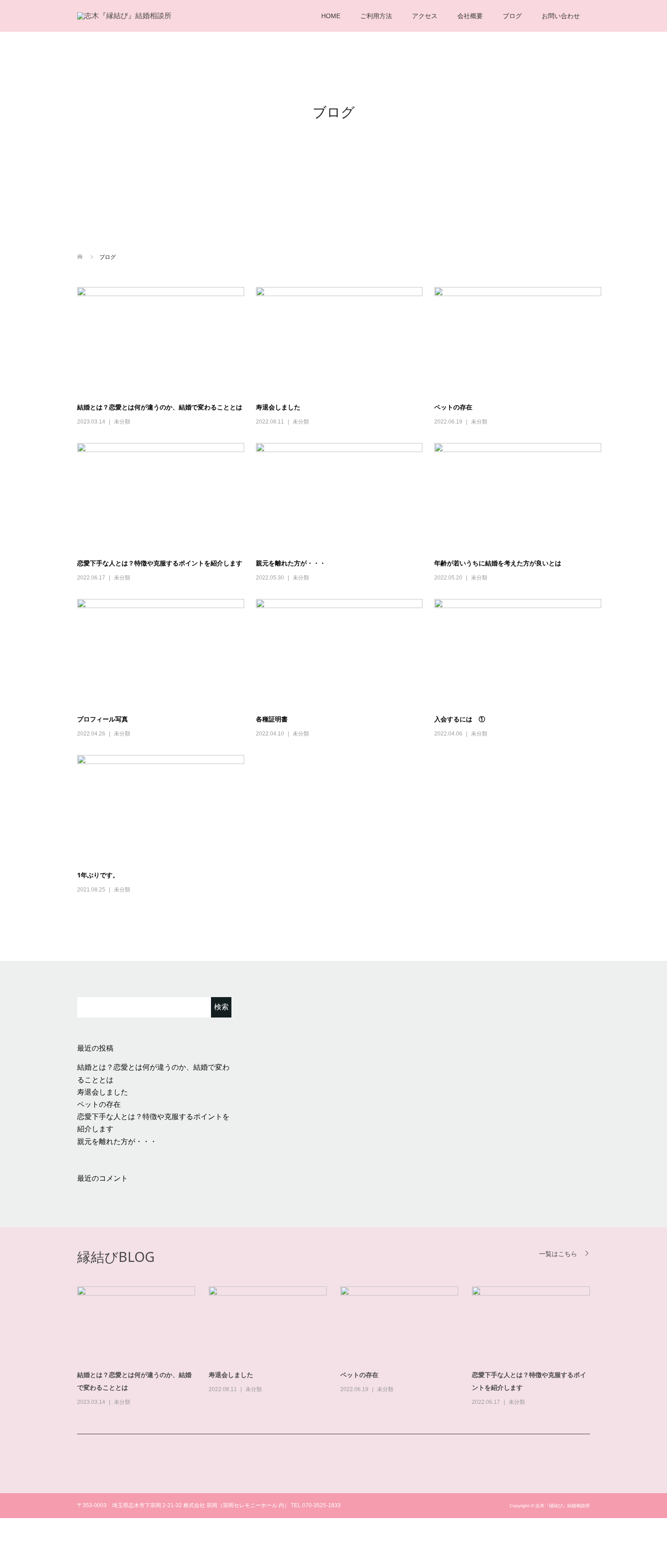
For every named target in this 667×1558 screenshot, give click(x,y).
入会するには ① (459, 719)
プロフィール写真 (102, 719)
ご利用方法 (376, 15)
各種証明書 (272, 719)
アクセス (424, 15)
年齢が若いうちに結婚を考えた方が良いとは (497, 563)
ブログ (512, 15)
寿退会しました (278, 407)
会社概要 (470, 15)
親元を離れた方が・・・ (291, 563)
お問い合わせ (561, 15)
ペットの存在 (453, 407)
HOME (330, 15)
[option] (340, 1346)
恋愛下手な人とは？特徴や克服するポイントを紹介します (159, 563)
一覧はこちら (558, 1253)
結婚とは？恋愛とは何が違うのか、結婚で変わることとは (159, 407)
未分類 (122, 422)
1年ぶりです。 (98, 875)
